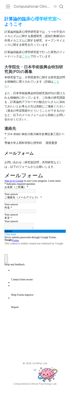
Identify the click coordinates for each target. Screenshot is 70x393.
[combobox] (61, 6)
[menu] (8, 6)
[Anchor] (35, 71)
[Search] (61, 6)
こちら (26, 56)
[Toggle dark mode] (55, 6)
